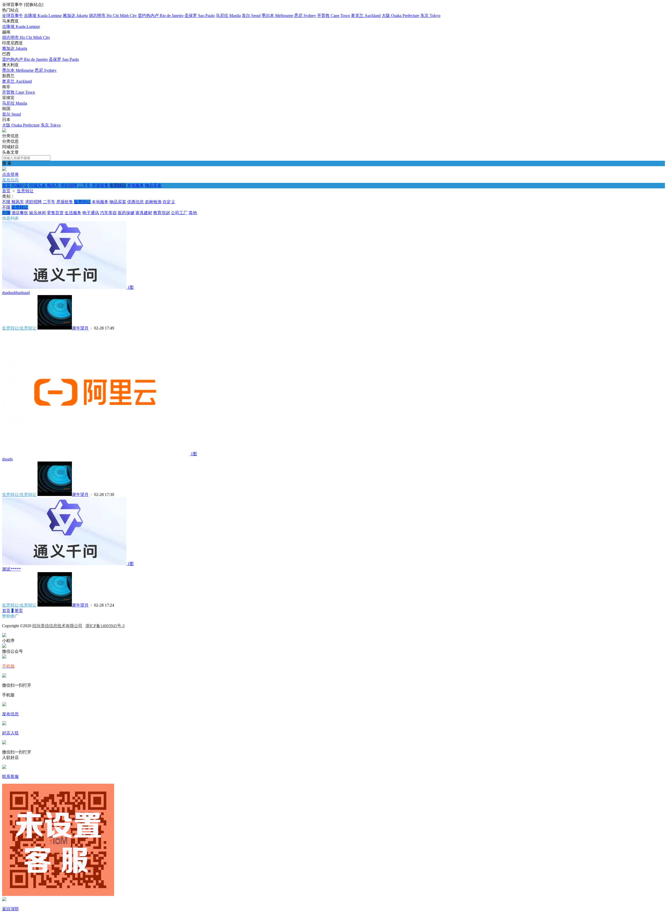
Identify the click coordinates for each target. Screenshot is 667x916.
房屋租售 (100, 185)
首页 (6, 185)
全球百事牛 (12, 15)
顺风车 (53, 185)
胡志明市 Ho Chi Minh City (113, 15)
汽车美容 (108, 213)
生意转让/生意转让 (19, 328)
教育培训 (161, 213)
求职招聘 (68, 185)
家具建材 (143, 213)
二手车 (84, 185)
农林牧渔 (153, 202)
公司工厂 (179, 213)
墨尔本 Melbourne (277, 15)
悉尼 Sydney (305, 15)
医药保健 (126, 213)
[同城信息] (4, 131)
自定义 (169, 202)
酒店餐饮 (19, 213)
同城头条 (37, 185)
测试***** (11, 569)
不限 (6, 202)
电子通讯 (90, 213)
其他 (193, 213)
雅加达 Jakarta (75, 15)
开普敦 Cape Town (333, 15)
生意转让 (117, 185)
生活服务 (73, 213)
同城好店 (19, 185)
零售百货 (55, 213)
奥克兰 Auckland (366, 15)
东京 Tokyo (430, 15)
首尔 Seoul (251, 15)
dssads (7, 459)
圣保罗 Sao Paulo (199, 15)
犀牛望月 (80, 328)
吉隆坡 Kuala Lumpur (43, 15)
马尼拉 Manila (228, 15)
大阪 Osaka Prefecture (400, 15)
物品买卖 (153, 185)
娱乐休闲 (37, 213)
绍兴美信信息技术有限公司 (57, 626)
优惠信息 (135, 202)
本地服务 (135, 185)
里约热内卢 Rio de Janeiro (160, 15)
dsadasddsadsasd (16, 292)
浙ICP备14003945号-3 (105, 626)
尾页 (19, 610)
